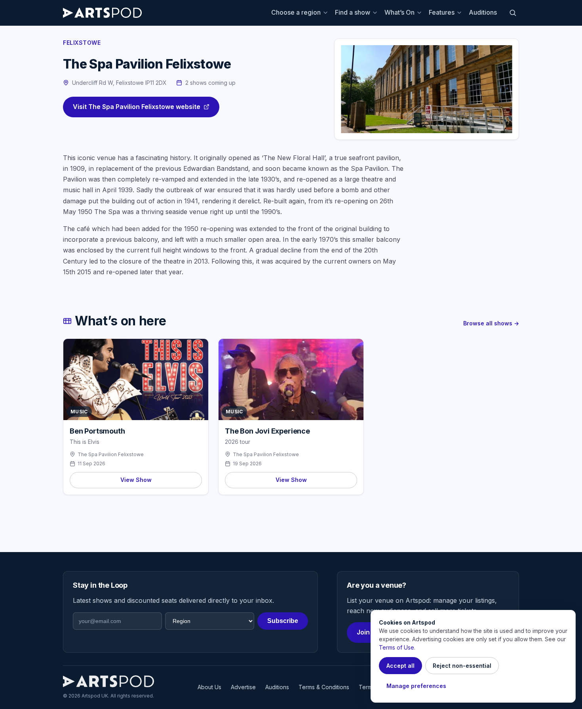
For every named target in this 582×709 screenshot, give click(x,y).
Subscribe (282, 620)
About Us (209, 687)
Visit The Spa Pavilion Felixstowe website (136, 107)
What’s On (399, 12)
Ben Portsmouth (97, 431)
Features (442, 12)
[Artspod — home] (102, 13)
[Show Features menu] (460, 12)
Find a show (352, 12)
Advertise (243, 687)
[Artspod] (108, 681)
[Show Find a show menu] (376, 12)
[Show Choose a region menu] (326, 12)
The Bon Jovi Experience (267, 431)
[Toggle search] (512, 12)
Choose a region (296, 12)
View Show (136, 479)
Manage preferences (416, 685)
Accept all (400, 665)
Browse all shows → (491, 323)
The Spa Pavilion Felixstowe (111, 454)
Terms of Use (396, 647)
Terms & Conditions (324, 687)
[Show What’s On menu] (420, 12)
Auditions (483, 12)
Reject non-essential (462, 665)
